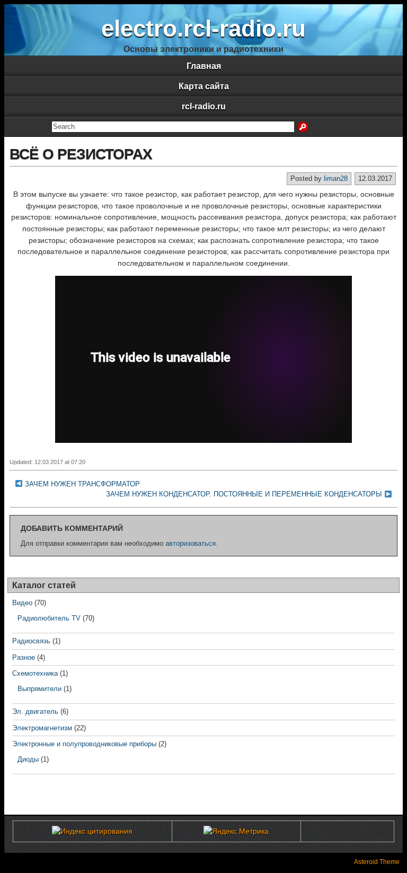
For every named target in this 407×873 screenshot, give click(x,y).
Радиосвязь (31, 641)
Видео (22, 603)
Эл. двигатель (35, 711)
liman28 (336, 178)
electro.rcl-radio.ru (203, 28)
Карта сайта (204, 86)
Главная (204, 66)
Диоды (28, 759)
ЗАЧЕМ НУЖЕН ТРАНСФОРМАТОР (82, 484)
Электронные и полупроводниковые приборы (84, 744)
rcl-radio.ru (204, 106)
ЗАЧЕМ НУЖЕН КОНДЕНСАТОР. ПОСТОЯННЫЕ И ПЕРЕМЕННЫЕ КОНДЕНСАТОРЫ (244, 494)
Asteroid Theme (377, 862)
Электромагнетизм (42, 728)
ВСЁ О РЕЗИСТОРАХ (81, 154)
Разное (23, 657)
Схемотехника (35, 673)
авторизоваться (190, 543)
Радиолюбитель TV (49, 618)
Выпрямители (39, 689)
